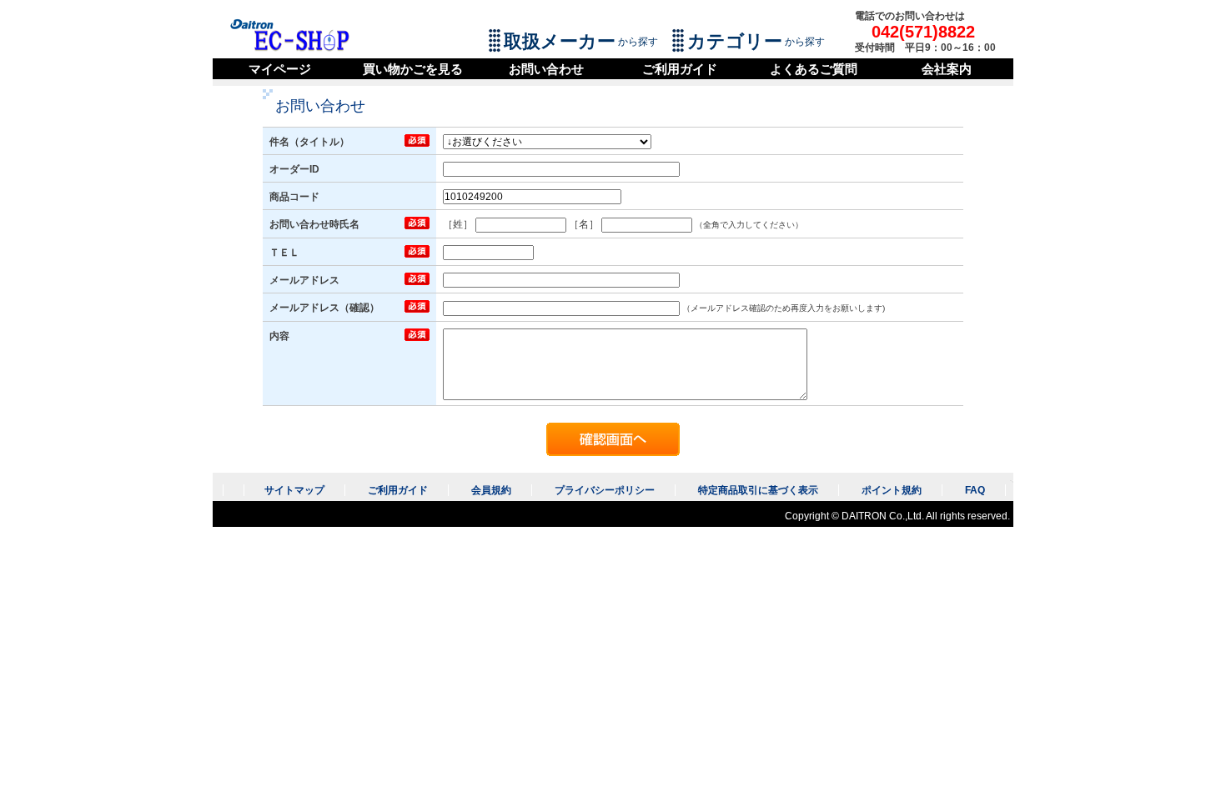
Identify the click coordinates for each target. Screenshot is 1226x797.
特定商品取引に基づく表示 (758, 490)
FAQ (975, 490)
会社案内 (947, 69)
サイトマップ (294, 490)
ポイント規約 (892, 490)
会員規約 (491, 490)
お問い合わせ (546, 69)
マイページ (280, 69)
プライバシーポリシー (605, 490)
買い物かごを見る (413, 69)
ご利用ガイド (679, 69)
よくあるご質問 (813, 69)
